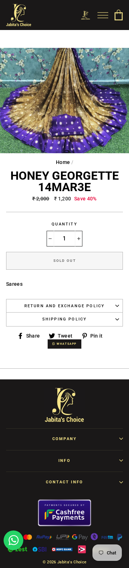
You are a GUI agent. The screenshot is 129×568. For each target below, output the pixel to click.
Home (63, 162)
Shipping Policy (64, 319)
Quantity (64, 224)
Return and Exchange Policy (64, 306)
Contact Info (64, 482)
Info (64, 460)
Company (64, 439)
